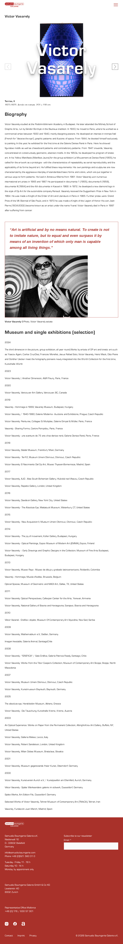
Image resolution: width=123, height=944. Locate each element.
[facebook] (15, 924)
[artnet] (23, 924)
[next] (115, 67)
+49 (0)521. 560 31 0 (23, 856)
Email (67, 840)
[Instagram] (6, 924)
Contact (9, 935)
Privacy (32, 935)
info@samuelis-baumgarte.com (20, 852)
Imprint (21, 935)
